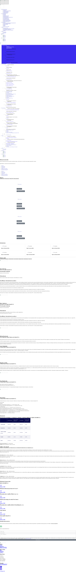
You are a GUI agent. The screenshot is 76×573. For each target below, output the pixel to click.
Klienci (2, 148)
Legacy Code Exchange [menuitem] (6, 26)
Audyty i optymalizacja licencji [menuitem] (7, 20)
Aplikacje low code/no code (9, 121)
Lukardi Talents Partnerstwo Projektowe (11, 137)
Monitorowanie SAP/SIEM (9, 83)
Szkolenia (7, 138)
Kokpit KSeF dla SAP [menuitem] (6, 15)
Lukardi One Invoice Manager (10, 52)
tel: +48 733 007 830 (3, 564)
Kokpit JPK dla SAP (9, 73)
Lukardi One (8, 46)
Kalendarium (3, 166)
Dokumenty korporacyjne (5, 169)
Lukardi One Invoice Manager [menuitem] (7, 10)
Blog (1, 550)
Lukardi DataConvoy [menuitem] (6, 12)
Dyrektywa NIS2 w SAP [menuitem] (6, 21)
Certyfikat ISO (2, 571)
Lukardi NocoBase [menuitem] (5, 24)
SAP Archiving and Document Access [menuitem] (8, 17)
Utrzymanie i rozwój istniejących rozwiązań (11, 141)
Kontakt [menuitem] (3, 33)
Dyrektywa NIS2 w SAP (9, 85)
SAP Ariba (7, 99)
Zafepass (7, 130)
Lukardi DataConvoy (9, 48)
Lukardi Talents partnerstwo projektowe (11, 144)
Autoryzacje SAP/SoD (9, 82)
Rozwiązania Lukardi (4, 45)
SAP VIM (7, 92)
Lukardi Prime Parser (9, 47)
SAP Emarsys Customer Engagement (11, 102)
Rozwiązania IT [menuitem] (4, 22)
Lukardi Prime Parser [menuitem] (5, 11)
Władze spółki (3, 172)
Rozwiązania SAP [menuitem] (4, 13)
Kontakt (3, 150)
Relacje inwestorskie (3, 547)
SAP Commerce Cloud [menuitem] (6, 18)
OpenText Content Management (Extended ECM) (12, 109)
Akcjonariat (3, 167)
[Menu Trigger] (4, 2)
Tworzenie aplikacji (8, 140)
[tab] (2, 178)
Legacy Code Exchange (9, 124)
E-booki (1, 552)
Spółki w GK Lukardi (4, 168)
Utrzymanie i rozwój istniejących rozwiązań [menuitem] (8, 28)
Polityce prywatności (28, 538)
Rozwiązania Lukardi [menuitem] (4, 9)
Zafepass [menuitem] (4, 25)
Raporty (3, 165)
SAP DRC (7, 68)
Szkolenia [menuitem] (4, 30)
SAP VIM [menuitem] (4, 14)
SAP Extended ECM (9, 79)
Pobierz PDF (2, 486)
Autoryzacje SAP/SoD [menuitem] (6, 19)
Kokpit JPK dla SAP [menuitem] (5, 16)
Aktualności (2, 546)
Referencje (4, 149)
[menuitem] (4, 35)
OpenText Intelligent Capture (10, 112)
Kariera (1, 545)
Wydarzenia (2, 551)
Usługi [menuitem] (2, 27)
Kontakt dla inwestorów (5, 175)
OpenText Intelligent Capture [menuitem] (6, 23)
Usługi (2, 135)
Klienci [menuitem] (2, 31)
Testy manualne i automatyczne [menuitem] (7, 29)
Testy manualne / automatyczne (10, 143)
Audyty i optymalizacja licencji (10, 84)
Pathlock (7, 115)
